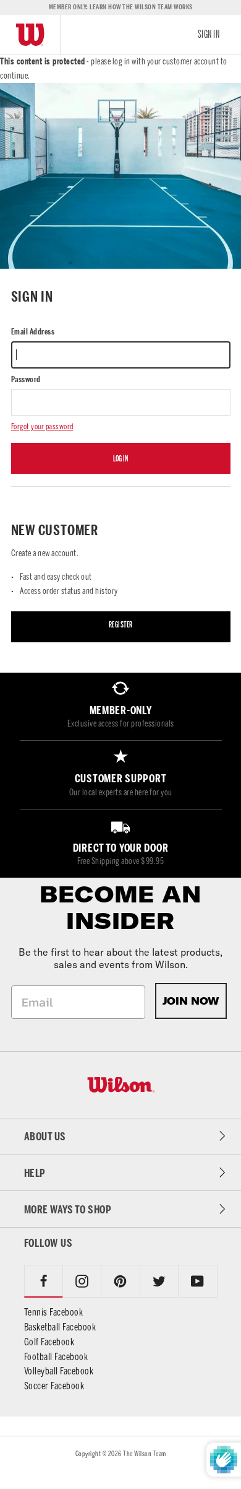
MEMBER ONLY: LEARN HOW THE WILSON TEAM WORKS (121, 7)
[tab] (82, 1281)
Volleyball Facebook (59, 1371)
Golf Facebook (49, 1342)
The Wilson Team (144, 1453)
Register (121, 624)
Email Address (33, 331)
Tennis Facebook (53, 1312)
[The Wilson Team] (121, 1085)
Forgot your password (42, 426)
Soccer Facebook (54, 1386)
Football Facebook (56, 1357)
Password (26, 379)
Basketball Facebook (60, 1327)
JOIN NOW (191, 1001)
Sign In (209, 34)
